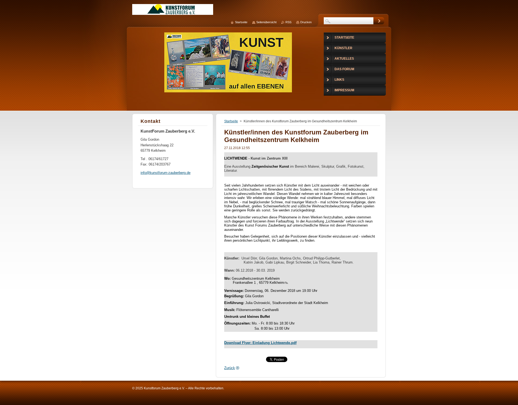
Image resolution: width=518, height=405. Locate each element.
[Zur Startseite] (172, 12)
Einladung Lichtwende (271, 343)
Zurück (229, 368)
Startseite (231, 121)
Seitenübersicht (266, 22)
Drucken (306, 22)
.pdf (293, 343)
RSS (288, 22)
